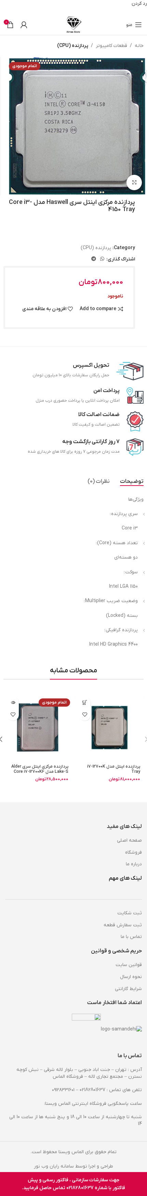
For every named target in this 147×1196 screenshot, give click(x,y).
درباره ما (134, 864)
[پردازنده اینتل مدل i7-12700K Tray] (109, 727)
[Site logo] (74, 24)
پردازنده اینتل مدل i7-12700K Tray (113, 769)
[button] (85, 703)
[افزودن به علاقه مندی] (85, 715)
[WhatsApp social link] (102, 259)
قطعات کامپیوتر (111, 45)
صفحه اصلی (129, 840)
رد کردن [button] (139, 3)
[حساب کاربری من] (24, 25)
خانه (139, 45)
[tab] (132, 482)
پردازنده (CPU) (72, 45)
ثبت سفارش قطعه (123, 925)
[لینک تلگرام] (93, 259)
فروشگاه (133, 852)
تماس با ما (131, 936)
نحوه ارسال (131, 977)
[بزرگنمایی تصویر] (134, 182)
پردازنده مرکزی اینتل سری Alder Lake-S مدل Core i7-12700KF (39, 769)
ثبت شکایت (129, 913)
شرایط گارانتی (128, 989)
